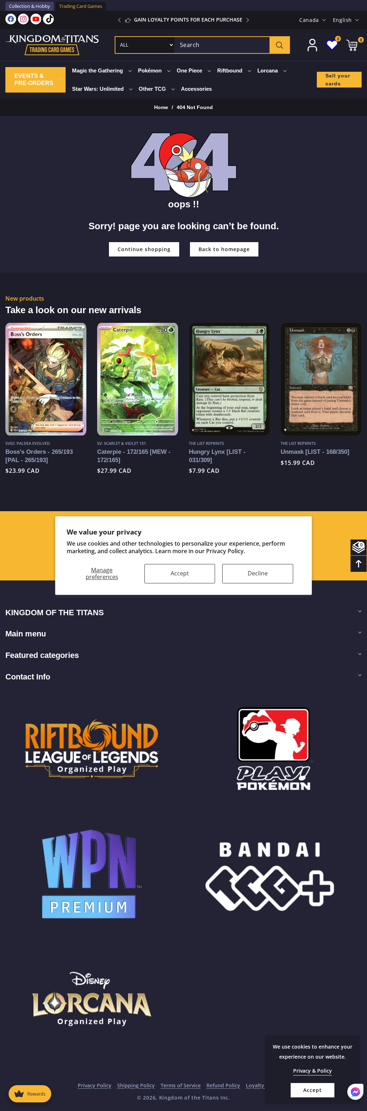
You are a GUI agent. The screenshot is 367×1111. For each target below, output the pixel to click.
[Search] (279, 45)
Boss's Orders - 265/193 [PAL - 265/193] (39, 455)
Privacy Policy (94, 1085)
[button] (247, 20)
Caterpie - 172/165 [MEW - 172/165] (134, 455)
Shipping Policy (136, 1085)
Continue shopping (144, 249)
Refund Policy (223, 1085)
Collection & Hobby (29, 6)
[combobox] (232, 45)
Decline (258, 573)
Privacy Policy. (225, 551)
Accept (180, 573)
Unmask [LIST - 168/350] (315, 451)
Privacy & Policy (312, 1070)
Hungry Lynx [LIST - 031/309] (217, 455)
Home (161, 107)
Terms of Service (181, 1085)
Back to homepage (224, 249)
